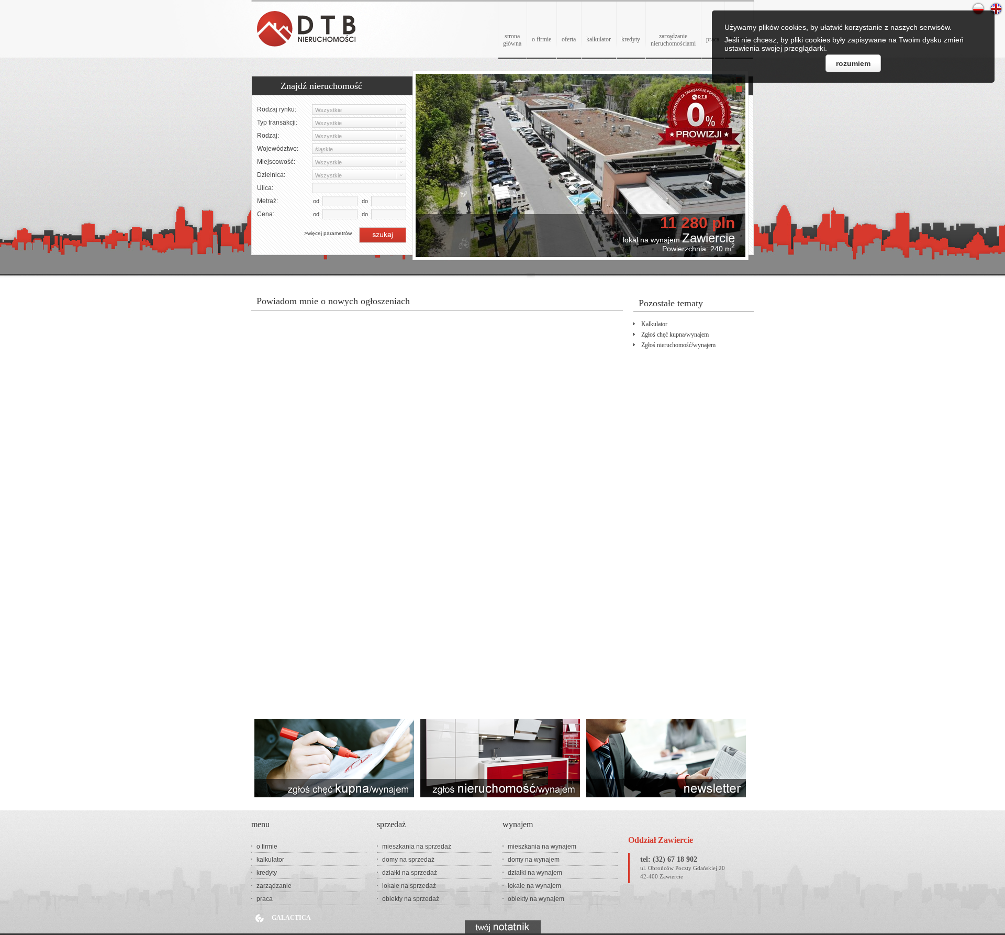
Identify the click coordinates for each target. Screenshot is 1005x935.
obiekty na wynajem (536, 899)
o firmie (541, 39)
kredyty (630, 39)
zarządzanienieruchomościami (673, 39)
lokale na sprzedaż (409, 885)
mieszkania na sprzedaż (416, 846)
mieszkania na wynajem (542, 846)
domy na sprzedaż (408, 859)
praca (264, 899)
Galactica (291, 917)
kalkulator (598, 39)
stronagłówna (512, 39)
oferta (569, 39)
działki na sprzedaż (409, 872)
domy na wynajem (534, 859)
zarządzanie (274, 885)
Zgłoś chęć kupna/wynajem (675, 334)
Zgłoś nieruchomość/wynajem (678, 345)
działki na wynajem (535, 872)
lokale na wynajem (534, 885)
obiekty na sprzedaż (410, 899)
